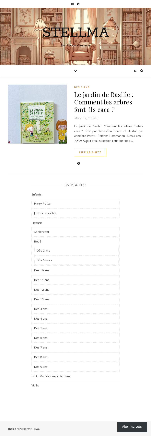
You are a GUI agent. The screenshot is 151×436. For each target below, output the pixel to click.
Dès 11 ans (41, 280)
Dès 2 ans (43, 250)
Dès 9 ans (41, 367)
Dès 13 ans (41, 299)
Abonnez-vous (132, 426)
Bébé (37, 241)
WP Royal (33, 428)
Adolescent (41, 232)
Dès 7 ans (41, 347)
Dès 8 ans (41, 357)
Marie (78, 118)
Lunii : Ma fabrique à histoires (51, 376)
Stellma (75, 33)
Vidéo (35, 385)
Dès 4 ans (41, 318)
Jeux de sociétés (45, 213)
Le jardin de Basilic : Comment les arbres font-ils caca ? (103, 101)
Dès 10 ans (41, 270)
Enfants (36, 194)
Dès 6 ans (41, 338)
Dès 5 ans (41, 328)
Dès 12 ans (41, 289)
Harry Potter (43, 203)
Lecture (36, 223)
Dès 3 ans (82, 87)
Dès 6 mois (44, 260)
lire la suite (90, 152)
